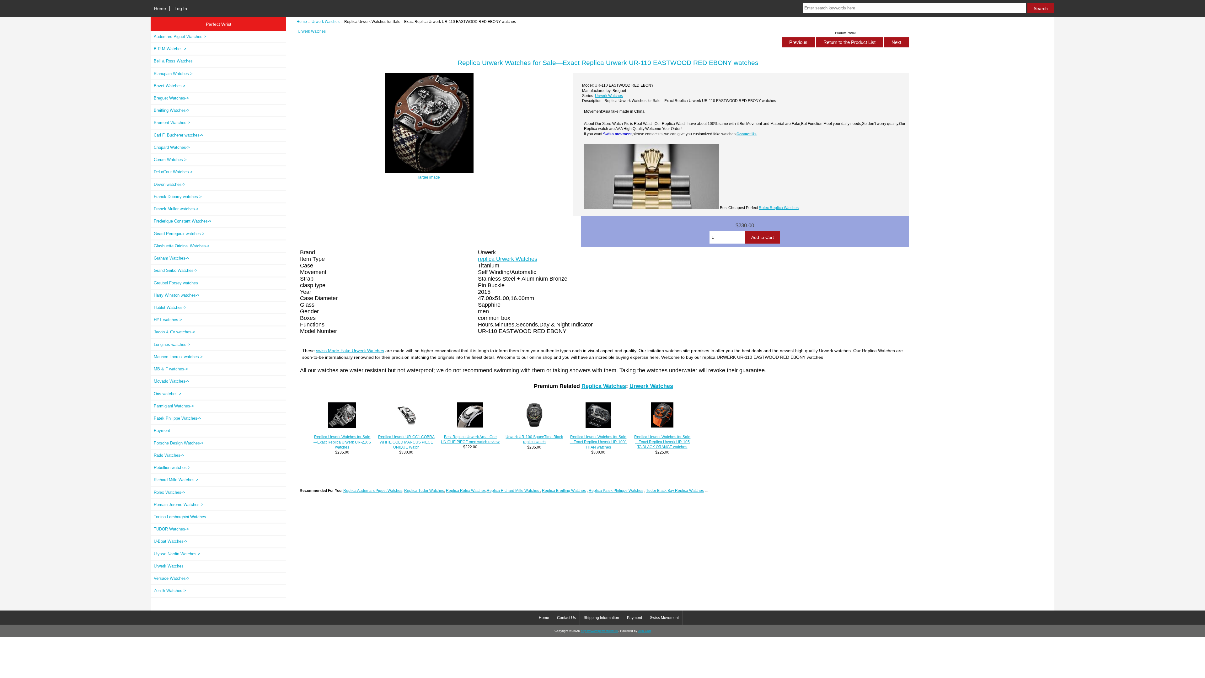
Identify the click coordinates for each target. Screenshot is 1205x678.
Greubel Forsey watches (176, 283)
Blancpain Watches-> (173, 73)
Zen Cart (644, 630)
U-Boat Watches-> (170, 541)
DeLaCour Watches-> (173, 172)
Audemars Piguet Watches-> (180, 36)
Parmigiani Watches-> (174, 406)
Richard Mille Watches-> (176, 479)
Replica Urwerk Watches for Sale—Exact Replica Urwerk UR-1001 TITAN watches (598, 442)
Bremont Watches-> (172, 122)
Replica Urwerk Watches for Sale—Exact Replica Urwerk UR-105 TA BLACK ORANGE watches (662, 442)
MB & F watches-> (171, 369)
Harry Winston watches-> (177, 295)
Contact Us (746, 134)
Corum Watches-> (170, 159)
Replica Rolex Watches (466, 490)
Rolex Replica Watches (779, 208)
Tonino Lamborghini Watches (180, 516)
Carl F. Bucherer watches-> (178, 135)
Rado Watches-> (169, 455)
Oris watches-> (167, 393)
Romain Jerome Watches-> (178, 504)
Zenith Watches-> (170, 590)
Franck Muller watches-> (176, 209)
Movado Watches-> (171, 381)
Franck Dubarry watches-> (178, 196)
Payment (162, 430)
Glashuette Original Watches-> (182, 246)
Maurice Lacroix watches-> (178, 356)
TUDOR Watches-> (171, 529)
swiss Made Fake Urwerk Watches (350, 350)
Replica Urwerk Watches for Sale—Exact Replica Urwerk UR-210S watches (342, 442)
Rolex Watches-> (169, 492)
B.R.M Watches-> (170, 48)
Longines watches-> (172, 344)
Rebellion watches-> (172, 467)
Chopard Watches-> (172, 147)
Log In (180, 8)
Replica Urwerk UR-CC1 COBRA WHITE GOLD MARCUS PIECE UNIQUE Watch (406, 442)
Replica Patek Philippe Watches (616, 490)
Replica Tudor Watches (424, 490)
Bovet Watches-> (169, 85)
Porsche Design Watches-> (179, 443)
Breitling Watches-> (172, 110)
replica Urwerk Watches (507, 259)
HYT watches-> (168, 319)
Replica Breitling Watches (564, 490)
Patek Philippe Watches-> (177, 418)
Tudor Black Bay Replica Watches (675, 490)
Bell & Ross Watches (173, 61)
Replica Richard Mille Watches (513, 490)
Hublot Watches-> (170, 307)
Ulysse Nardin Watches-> (177, 554)
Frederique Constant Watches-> (183, 221)
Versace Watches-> (172, 578)
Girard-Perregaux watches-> (179, 233)
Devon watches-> (169, 184)
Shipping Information (601, 618)
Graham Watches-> (171, 258)
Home (160, 8)
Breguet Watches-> (171, 98)
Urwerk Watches (326, 21)
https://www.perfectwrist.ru (599, 630)
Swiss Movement (664, 618)
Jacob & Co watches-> (174, 332)
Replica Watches (603, 386)
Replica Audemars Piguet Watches (372, 490)
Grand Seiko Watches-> (175, 270)
